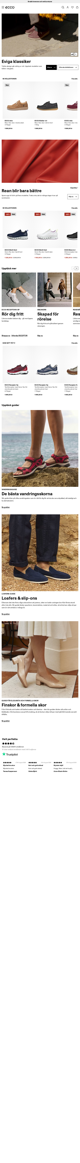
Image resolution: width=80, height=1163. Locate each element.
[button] (40, 35)
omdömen (55, 2)
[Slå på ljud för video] (72, 54)
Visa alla (74, 79)
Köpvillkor (73, 188)
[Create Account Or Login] (67, 7)
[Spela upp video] (76, 54)
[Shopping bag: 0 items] (77, 7)
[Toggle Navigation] (3, 7)
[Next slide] (76, 268)
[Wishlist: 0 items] (72, 7)
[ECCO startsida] (9, 7)
